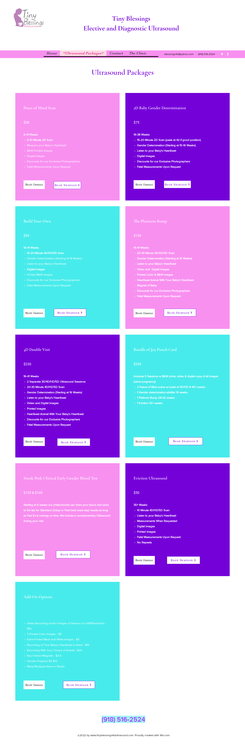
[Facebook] (228, 54)
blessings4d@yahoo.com (179, 54)
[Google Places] (222, 54)
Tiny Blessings (131, 18)
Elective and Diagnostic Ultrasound (131, 28)
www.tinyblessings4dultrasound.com (111, 735)
